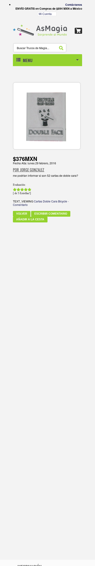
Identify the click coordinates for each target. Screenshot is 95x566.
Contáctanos (73, 5)
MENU (27, 60)
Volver (21, 213)
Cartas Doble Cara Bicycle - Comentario (41, 203)
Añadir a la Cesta (30, 219)
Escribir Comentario (50, 213)
